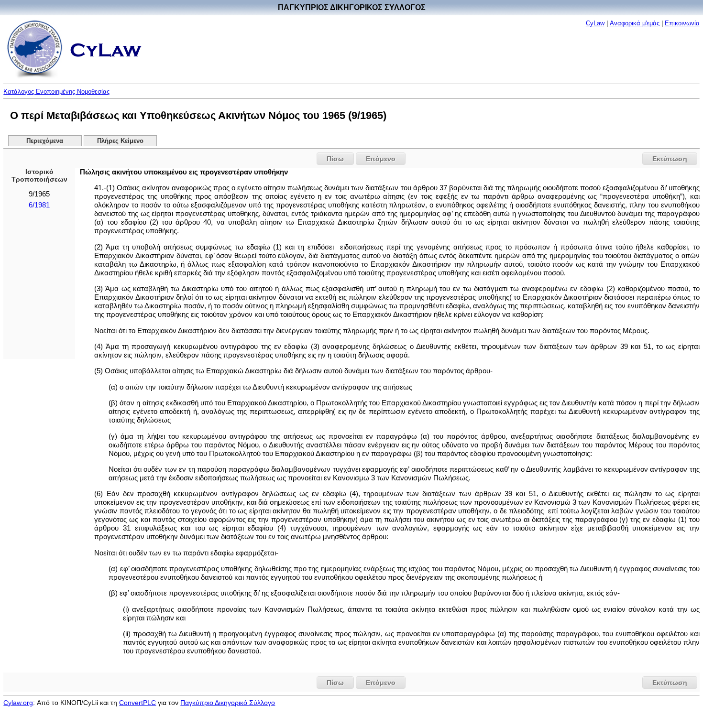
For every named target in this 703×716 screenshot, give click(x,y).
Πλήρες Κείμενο (120, 141)
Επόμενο (380, 159)
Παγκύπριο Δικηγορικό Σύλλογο (227, 702)
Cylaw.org (18, 702)
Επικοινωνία (682, 23)
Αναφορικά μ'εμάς (634, 23)
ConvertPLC (137, 702)
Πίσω (335, 159)
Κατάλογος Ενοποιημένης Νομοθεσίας (56, 91)
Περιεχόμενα (44, 141)
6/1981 (39, 205)
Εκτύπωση (669, 159)
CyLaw (595, 23)
